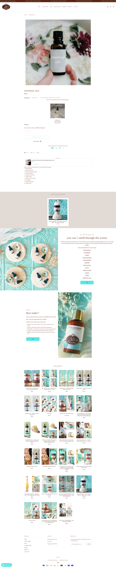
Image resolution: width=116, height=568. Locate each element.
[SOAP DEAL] (49, 403)
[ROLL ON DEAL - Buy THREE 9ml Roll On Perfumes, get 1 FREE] (49, 378)
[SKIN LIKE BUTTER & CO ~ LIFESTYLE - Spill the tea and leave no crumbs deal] (32, 484)
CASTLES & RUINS (87, 257)
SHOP (87, 282)
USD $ (57, 557)
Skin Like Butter (52, 560)
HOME (25, 539)
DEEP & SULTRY (87, 265)
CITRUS (87, 275)
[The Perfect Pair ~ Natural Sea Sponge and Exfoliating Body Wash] (32, 430)
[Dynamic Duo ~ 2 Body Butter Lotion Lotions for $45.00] (32, 378)
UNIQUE (87, 273)
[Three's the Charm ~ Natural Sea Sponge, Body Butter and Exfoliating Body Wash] (49, 430)
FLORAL (87, 255)
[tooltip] (40, 141)
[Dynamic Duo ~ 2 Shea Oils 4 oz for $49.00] (84, 378)
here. (102, 241)
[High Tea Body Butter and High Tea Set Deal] (49, 484)
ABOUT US (26, 549)
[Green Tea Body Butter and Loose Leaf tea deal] (84, 456)
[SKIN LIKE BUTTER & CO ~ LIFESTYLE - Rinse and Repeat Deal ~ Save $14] (84, 430)
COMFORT (87, 262)
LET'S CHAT (26, 551)
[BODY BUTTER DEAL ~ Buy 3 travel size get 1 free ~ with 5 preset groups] (58, 209)
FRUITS (87, 267)
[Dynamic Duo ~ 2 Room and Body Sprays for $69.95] (66, 378)
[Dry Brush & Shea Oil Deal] (32, 456)
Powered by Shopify (64, 560)
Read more (26, 124)
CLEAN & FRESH (87, 260)
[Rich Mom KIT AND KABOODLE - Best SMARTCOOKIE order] (66, 510)
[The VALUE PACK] (32, 510)
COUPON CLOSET (28, 545)
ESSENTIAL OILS (87, 278)
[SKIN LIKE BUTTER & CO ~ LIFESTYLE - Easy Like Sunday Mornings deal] (66, 430)
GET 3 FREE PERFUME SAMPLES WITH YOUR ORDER (50, 97)
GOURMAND (87, 252)
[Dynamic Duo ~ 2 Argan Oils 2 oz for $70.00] (32, 403)
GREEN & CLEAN (87, 270)
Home (25, 14)
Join (89, 544)
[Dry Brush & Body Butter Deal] (49, 456)
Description (26, 97)
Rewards (26, 547)
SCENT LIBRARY (27, 541)
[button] (36, 141)
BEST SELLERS (35, 97)
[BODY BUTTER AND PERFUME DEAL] (66, 403)
